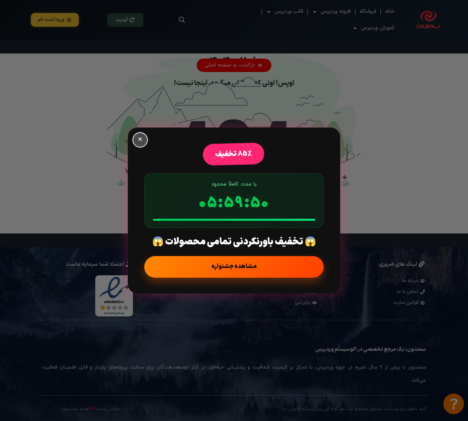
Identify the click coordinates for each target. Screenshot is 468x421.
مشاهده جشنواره (234, 266)
